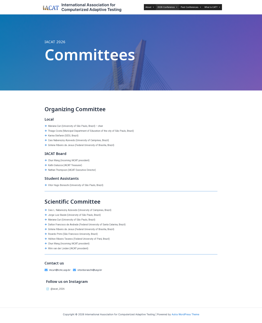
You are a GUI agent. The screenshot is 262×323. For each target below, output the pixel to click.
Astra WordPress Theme (185, 314)
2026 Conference (166, 7)
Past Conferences (189, 7)
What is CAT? (210, 7)
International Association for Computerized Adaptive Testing (91, 7)
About (148, 7)
